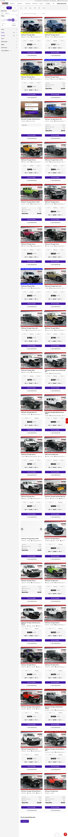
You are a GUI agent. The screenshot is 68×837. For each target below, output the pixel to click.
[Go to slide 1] (28, 32)
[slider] (3, 20)
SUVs (26, 8)
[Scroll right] (41, 37)
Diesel (30, 8)
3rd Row (44, 8)
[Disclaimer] (22, 209)
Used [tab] (15, 7)
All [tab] (9, 7)
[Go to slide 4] (33, 32)
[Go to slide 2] (30, 32)
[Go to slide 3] (31, 32)
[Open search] (54, 3)
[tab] (24, 41)
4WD (35, 8)
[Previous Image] (22, 25)
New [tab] (3, 7)
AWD (39, 8)
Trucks (21, 8)
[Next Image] (41, 25)
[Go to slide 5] (35, 32)
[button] (22, 25)
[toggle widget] (65, 834)
